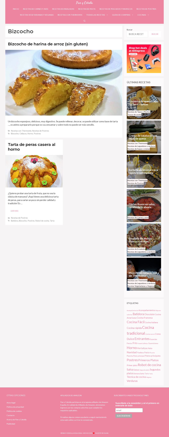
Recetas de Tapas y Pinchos (138, 112)
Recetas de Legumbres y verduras (141, 146)
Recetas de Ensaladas (63, 9)
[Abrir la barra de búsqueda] (84, 21)
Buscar (129, 29)
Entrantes (142, 339)
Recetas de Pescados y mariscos (115, 9)
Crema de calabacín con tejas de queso (143, 137)
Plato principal (138, 356)
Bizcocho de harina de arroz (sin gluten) (48, 44)
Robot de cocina (42, 221)
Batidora (14, 221)
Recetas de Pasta (86, 9)
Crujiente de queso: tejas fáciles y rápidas (143, 103)
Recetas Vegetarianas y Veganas (37, 15)
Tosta (151, 373)
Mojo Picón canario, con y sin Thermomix (144, 274)
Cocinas (141, 15)
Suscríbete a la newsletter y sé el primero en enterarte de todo (137, 404)
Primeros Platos (148, 360)
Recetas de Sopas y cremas (138, 149)
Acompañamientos (147, 310)
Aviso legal (11, 403)
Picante (152, 353)
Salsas (136, 370)
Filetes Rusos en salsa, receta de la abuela (142, 206)
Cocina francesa (145, 317)
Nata (150, 348)
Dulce (130, 339)
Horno (30, 133)
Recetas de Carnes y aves (35, 9)
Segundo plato (144, 370)
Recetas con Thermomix (70, 15)
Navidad (132, 352)
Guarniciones (153, 343)
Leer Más (14, 211)
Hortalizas (142, 348)
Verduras (132, 380)
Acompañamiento (132, 310)
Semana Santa (139, 374)
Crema (158, 334)
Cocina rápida (134, 327)
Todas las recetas (95, 15)
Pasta (146, 352)
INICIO (16, 9)
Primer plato (132, 365)
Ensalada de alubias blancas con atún (140, 240)
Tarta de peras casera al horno (31, 147)
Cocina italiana (151, 322)
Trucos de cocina (134, 114)
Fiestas (129, 343)
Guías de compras (121, 15)
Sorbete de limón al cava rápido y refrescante (143, 171)
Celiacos (23, 133)
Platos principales (153, 356)
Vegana (148, 377)
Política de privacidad (15, 407)
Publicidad (11, 424)
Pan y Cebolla (84, 3)
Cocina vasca (149, 334)
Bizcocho (15, 133)
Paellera (140, 352)
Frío (135, 343)
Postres (37, 133)
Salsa (130, 369)
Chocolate (149, 314)
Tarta (52, 221)
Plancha (130, 356)
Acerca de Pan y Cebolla (16, 419)
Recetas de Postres (146, 9)
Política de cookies (14, 411)
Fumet (140, 343)
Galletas (145, 343)
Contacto (11, 415)
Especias (153, 339)
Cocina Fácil (135, 322)
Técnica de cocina (136, 376)
